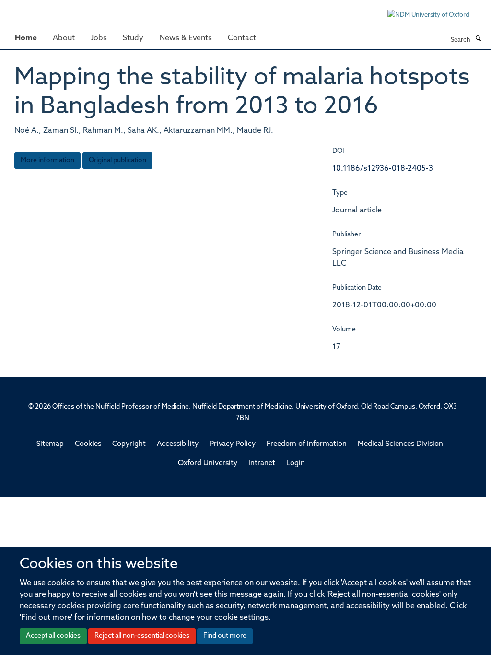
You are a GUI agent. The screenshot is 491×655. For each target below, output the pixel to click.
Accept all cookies (53, 636)
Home (26, 38)
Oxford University (207, 463)
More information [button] (47, 160)
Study (133, 38)
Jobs (99, 38)
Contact (242, 38)
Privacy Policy (233, 444)
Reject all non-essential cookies (141, 636)
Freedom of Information (307, 444)
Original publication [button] (117, 160)
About (64, 38)
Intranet (261, 463)
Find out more (224, 636)
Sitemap (50, 444)
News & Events (185, 38)
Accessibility (178, 444)
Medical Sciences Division (400, 444)
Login (295, 463)
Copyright (129, 444)
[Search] (478, 39)
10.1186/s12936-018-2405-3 (382, 169)
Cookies (88, 444)
